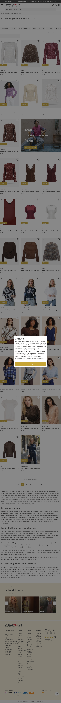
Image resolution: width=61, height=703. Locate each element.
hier (31, 353)
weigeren (23, 356)
